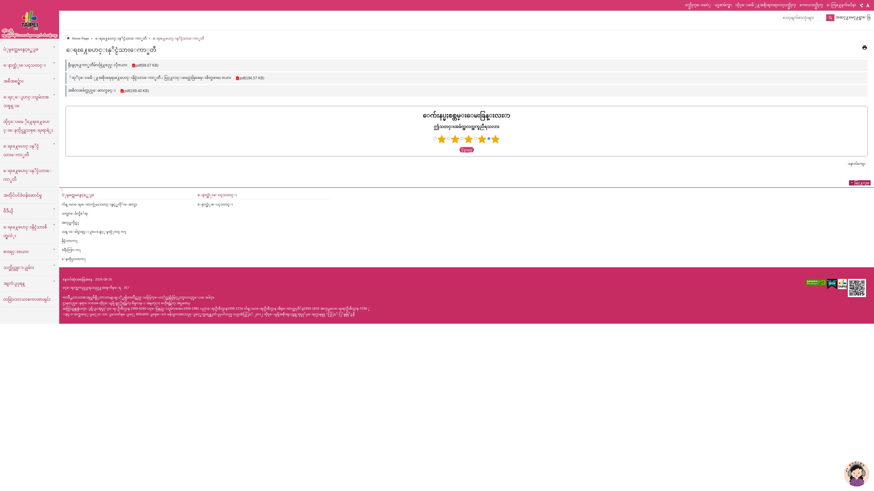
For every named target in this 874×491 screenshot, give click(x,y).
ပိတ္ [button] (861, 5)
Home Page (80, 38)
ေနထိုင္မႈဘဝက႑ (74, 259)
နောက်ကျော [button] (857, 163)
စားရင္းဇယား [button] (16, 251)
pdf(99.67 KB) (147, 65)
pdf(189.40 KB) (136, 91)
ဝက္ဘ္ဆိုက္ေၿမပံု (698, 5)
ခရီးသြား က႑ (71, 250)
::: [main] (67, 36)
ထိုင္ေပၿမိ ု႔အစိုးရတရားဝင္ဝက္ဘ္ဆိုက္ (765, 5)
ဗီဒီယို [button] (8, 211)
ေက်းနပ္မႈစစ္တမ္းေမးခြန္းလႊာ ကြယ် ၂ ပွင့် (455, 139)
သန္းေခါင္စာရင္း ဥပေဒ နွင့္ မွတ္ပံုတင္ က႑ (94, 231)
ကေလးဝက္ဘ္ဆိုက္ (811, 5)
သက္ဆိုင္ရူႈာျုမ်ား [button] (18, 267)
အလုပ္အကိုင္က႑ (70, 222)
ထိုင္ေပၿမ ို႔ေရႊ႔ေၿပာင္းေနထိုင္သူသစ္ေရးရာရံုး (28, 126)
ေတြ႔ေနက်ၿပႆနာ (841, 5)
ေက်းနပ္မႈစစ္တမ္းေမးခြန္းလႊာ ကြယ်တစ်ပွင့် (441, 139)
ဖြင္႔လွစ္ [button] (861, 183)
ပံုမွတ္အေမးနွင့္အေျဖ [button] (20, 49)
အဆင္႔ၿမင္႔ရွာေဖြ (853, 17)
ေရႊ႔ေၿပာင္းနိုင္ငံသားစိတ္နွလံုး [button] (25, 231)
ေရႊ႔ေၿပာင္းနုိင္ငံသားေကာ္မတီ (27, 175)
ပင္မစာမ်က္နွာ (723, 5)
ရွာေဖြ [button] (830, 17)
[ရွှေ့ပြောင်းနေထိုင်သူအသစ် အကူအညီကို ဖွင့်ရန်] (856, 473)
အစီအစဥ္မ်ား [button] (13, 81)
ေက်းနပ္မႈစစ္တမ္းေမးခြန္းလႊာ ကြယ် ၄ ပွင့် (482, 139)
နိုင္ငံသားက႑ (70, 241)
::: (4, 3)
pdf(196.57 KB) (252, 78)
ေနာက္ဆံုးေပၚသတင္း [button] (24, 65)
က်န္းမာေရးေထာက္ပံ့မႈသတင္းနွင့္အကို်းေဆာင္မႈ (99, 204)
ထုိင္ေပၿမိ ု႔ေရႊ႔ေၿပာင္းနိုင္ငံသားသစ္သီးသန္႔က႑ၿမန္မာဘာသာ (29, 23)
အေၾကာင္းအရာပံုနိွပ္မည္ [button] (865, 47)
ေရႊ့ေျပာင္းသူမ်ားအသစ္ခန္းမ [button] (26, 101)
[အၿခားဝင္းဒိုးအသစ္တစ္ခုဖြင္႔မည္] (816, 282)
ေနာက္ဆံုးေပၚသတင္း (217, 195)
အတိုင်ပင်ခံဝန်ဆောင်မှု (22, 195)
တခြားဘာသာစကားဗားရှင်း (27, 299)
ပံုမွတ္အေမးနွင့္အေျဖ (78, 195)
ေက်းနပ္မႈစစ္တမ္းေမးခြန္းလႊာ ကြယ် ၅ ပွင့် (495, 139)
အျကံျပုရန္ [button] (14, 283)
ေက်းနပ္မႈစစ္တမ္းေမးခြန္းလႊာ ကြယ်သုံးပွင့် (468, 139)
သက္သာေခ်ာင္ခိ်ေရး (75, 213)
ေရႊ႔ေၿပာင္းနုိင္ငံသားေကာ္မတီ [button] (21, 150)
